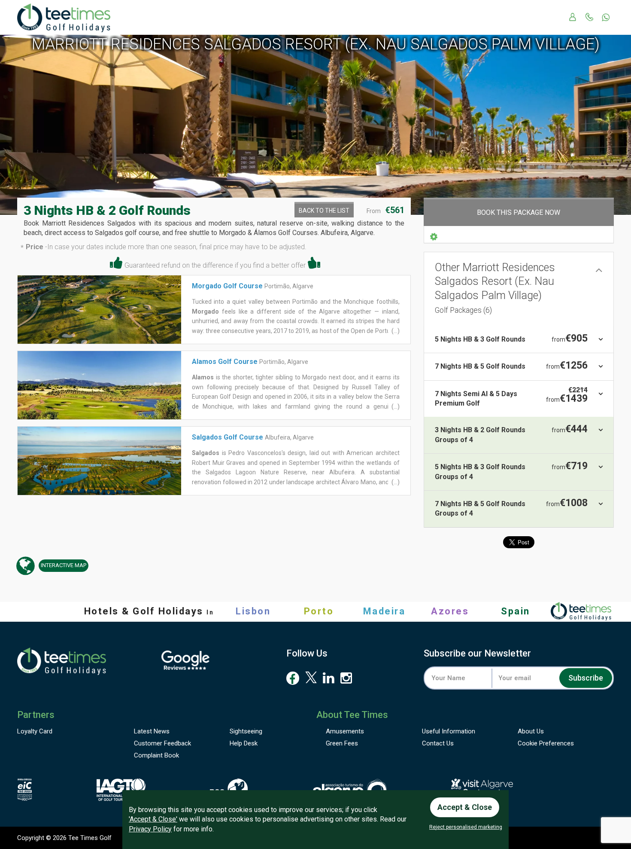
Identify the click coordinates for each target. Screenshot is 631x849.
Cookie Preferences (546, 743)
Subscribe (585, 677)
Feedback (162, 743)
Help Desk (244, 743)
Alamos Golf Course (225, 361)
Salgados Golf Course (227, 437)
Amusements (345, 731)
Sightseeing (246, 731)
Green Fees (342, 743)
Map (63, 565)
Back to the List (324, 210)
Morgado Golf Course (227, 286)
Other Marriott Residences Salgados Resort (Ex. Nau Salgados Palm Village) (495, 288)
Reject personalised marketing (465, 827)
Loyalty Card (34, 731)
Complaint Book (156, 755)
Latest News (152, 731)
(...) (395, 330)
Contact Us (438, 743)
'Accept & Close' (153, 819)
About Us (531, 731)
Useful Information (448, 731)
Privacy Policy (150, 829)
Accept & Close (464, 807)
